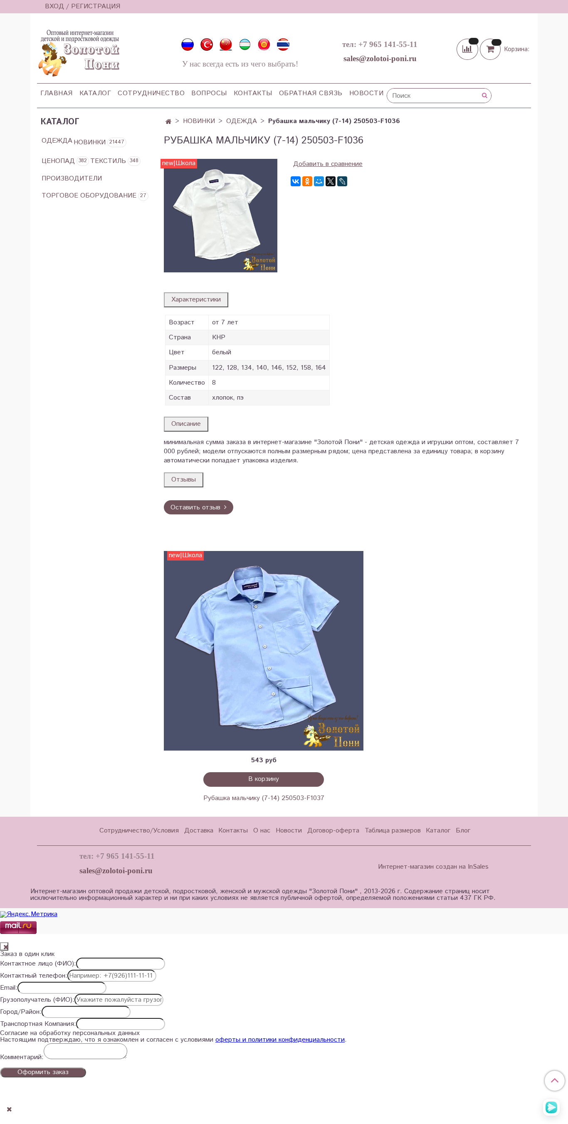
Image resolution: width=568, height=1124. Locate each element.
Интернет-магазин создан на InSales (433, 867)
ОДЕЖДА (241, 121)
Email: (8, 988)
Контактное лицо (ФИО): (38, 964)
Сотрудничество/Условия (139, 830)
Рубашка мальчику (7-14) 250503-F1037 (263, 798)
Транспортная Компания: (38, 1024)
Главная (56, 93)
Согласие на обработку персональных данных (70, 1033)
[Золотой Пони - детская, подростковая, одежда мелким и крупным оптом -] (78, 50)
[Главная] (168, 122)
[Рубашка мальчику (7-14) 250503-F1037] (263, 651)
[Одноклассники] (307, 181)
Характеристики (196, 299)
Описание (186, 424)
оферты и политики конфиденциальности (280, 1040)
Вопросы (209, 93)
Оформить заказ (43, 1072)
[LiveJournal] (342, 181)
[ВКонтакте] (296, 181)
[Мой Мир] (319, 181)
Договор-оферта (333, 830)
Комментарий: (22, 1057)
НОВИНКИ (199, 121)
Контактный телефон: (33, 976)
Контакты (253, 93)
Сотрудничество (151, 93)
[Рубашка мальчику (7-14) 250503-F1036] (220, 215)
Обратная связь (311, 93)
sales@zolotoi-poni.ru (380, 58)
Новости (366, 93)
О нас (261, 830)
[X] (331, 181)
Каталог (95, 93)
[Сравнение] (468, 49)
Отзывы (183, 479)
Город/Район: (21, 1012)
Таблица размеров (393, 830)
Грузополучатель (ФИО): (37, 1000)
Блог (463, 830)
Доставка (198, 830)
